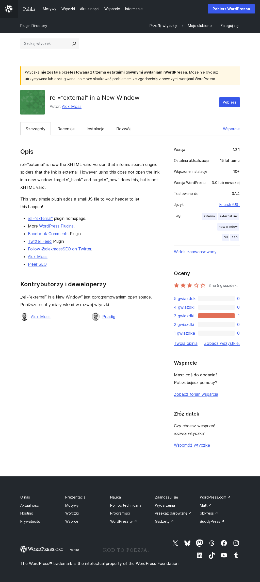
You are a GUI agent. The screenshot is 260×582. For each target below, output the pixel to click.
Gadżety (164, 521)
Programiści (120, 513)
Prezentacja (75, 497)
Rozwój (123, 128)
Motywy (72, 505)
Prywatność (30, 521)
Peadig (108, 316)
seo (235, 237)
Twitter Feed (40, 241)
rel (226, 237)
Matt (206, 505)
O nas (25, 497)
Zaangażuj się (166, 497)
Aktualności (30, 505)
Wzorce (71, 521)
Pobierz (229, 102)
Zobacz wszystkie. (222, 343)
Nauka (115, 497)
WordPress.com (215, 497)
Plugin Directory (33, 25)
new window (228, 227)
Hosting (26, 513)
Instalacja (95, 128)
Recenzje (66, 128)
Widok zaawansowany (195, 251)
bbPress (209, 513)
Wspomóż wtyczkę (192, 445)
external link (229, 216)
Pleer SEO (37, 264)
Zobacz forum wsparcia (196, 394)
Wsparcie (231, 128)
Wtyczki (72, 513)
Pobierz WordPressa (231, 9)
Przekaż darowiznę (173, 513)
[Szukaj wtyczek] (74, 43)
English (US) (229, 204)
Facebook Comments (48, 233)
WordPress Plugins (56, 226)
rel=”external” (40, 218)
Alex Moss (72, 106)
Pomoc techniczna (125, 505)
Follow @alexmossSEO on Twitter (59, 248)
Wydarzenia (165, 505)
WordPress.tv (123, 521)
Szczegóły (35, 128)
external (209, 216)
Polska (74, 550)
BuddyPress (212, 521)
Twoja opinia (186, 343)
